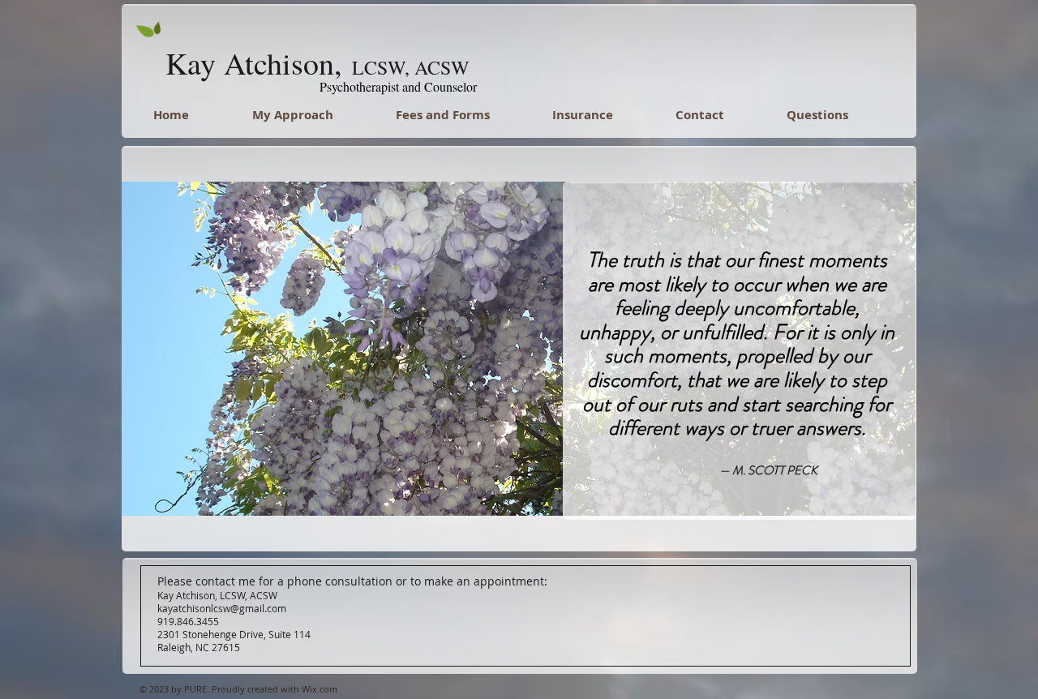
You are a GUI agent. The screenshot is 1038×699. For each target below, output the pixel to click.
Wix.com (319, 689)
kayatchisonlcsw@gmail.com (221, 608)
